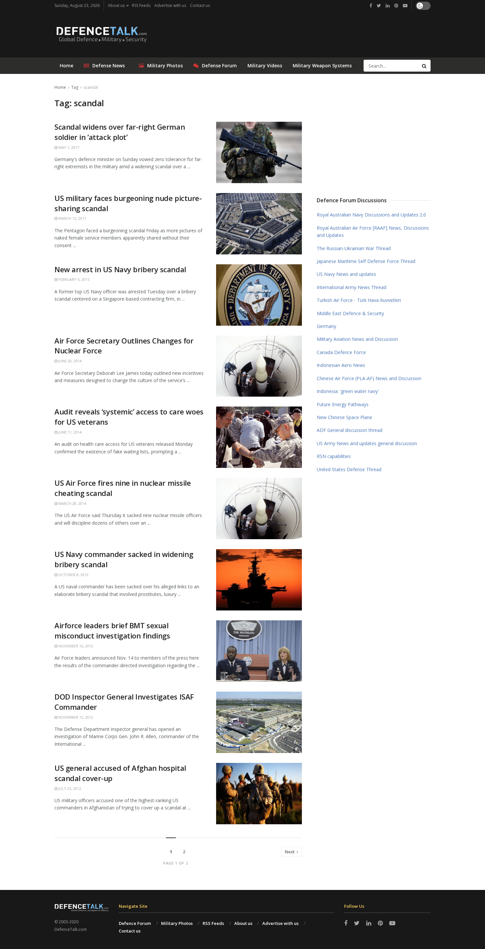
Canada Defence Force (341, 352)
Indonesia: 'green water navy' (348, 391)
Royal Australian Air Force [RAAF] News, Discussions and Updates (373, 231)
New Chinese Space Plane (344, 417)
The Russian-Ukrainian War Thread (354, 248)
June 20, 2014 (69, 360)
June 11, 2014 (69, 432)
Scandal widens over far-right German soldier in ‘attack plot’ (119, 132)
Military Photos (165, 65)
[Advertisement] (373, 133)
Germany (326, 326)
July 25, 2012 (69, 788)
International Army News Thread (351, 287)
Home (66, 65)
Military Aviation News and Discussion (357, 339)
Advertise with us (170, 5)
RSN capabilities (334, 456)
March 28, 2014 (71, 503)
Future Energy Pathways (343, 404)
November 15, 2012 (75, 717)
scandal (90, 87)
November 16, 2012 (75, 645)
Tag (74, 87)
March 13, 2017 (71, 218)
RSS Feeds (141, 5)
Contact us (200, 5)
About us (116, 5)
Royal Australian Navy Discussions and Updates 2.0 (371, 215)
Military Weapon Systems (322, 65)
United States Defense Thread (349, 469)
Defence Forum (135, 923)
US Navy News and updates (346, 274)
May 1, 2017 (68, 147)
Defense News (108, 65)
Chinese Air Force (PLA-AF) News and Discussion (369, 378)
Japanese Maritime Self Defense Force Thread (366, 261)
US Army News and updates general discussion (367, 443)
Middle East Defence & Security (350, 313)
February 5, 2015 (73, 279)
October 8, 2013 (72, 574)
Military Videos (264, 65)
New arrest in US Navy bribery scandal (120, 269)
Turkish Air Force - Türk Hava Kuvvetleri (359, 300)
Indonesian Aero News (341, 365)
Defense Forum (219, 65)
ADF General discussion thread (349, 430)
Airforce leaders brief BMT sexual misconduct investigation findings (112, 630)
